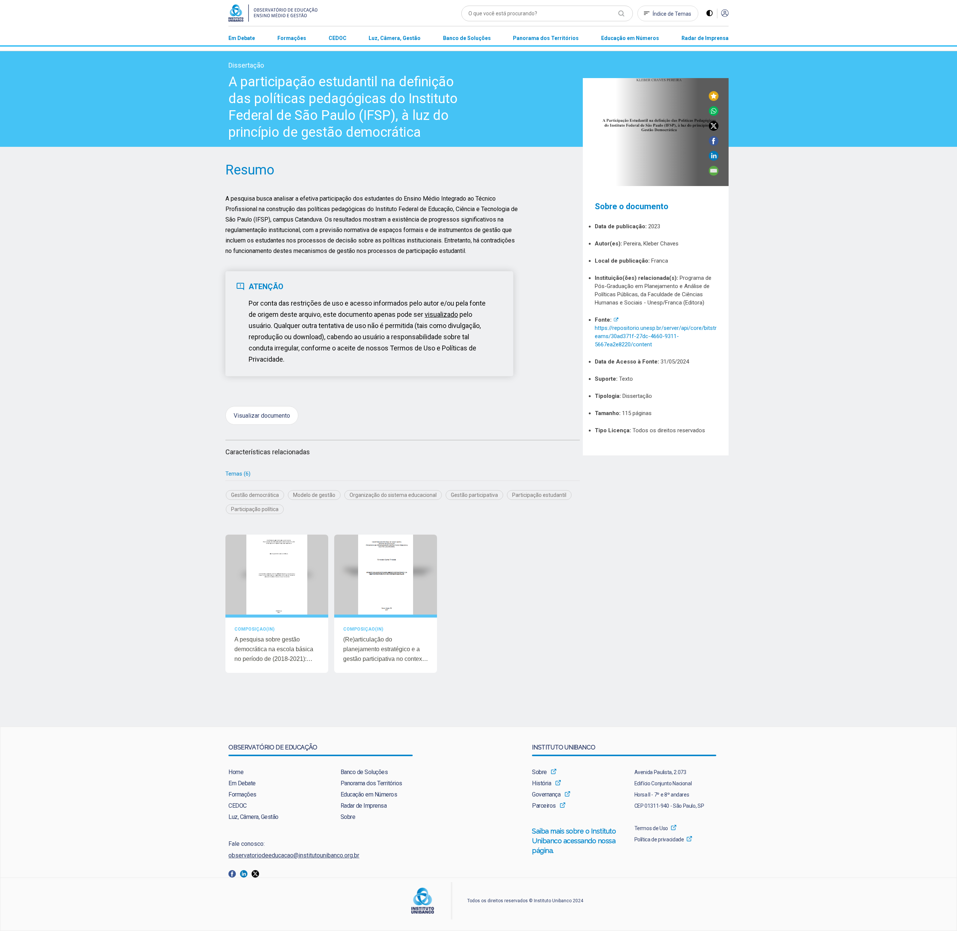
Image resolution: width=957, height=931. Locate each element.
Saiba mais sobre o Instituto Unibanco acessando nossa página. (574, 840)
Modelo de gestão (314, 495)
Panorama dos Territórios (371, 783)
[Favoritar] (713, 98)
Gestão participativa (474, 495)
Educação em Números (369, 794)
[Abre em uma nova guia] (234, 873)
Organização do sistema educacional (393, 495)
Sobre (348, 816)
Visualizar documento (262, 415)
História (541, 783)
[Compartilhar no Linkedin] (713, 158)
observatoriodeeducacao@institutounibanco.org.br (293, 855)
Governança (546, 794)
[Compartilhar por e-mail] (713, 173)
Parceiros (544, 805)
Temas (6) (237, 473)
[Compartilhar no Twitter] (713, 128)
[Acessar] (725, 13)
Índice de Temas (672, 14)
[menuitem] (241, 37)
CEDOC (237, 805)
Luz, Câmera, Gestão (253, 816)
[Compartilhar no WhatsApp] (713, 113)
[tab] (237, 474)
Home (235, 772)
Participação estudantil (539, 495)
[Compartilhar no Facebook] (713, 143)
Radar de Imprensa (364, 805)
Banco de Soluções (364, 772)
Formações (242, 794)
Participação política (255, 509)
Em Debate (242, 783)
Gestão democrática (255, 495)
